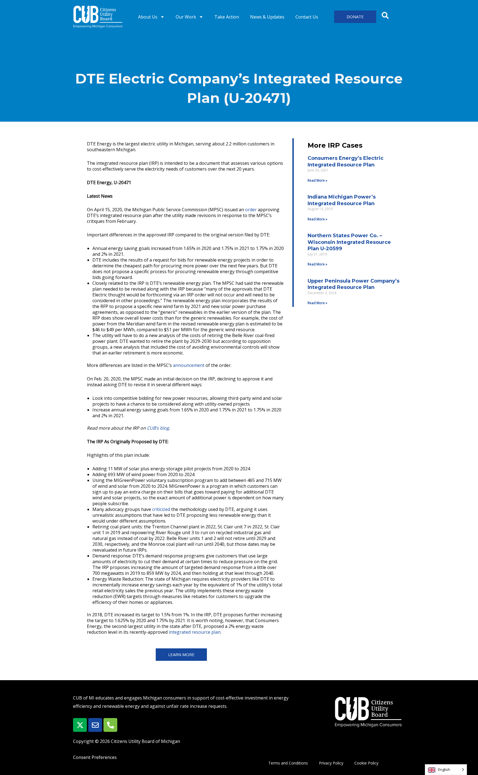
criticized (161, 509)
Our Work (186, 17)
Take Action (226, 17)
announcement (188, 365)
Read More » (317, 180)
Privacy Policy (331, 763)
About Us (147, 17)
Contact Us (306, 17)
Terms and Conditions (288, 763)
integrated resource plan (194, 632)
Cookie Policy (366, 763)
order (251, 210)
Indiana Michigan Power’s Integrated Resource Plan (342, 200)
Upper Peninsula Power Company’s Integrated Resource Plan (353, 284)
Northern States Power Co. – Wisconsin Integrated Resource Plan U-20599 (349, 242)
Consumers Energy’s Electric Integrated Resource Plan (345, 161)
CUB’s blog (158, 428)
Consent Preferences (95, 757)
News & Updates (267, 17)
